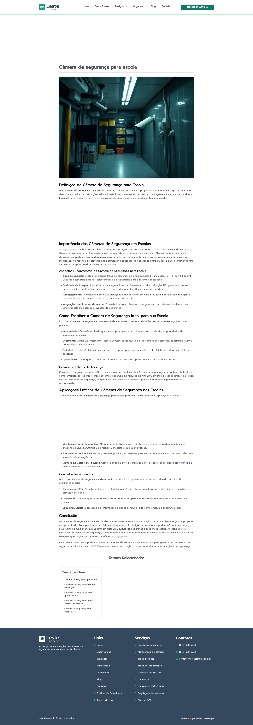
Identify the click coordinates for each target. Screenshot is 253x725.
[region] (215, 705)
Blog (153, 6)
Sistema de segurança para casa (80, 579)
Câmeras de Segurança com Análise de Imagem (78, 602)
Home (86, 6)
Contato (166, 6)
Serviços (119, 6)
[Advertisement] (126, 42)
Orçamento (139, 6)
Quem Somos (102, 6)
